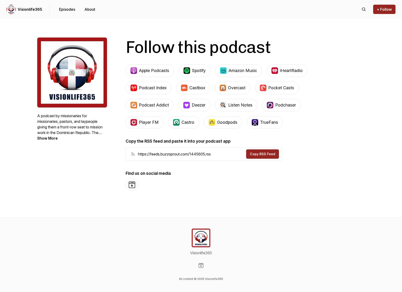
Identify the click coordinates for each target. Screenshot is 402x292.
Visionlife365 (30, 9)
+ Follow (384, 9)
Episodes (67, 9)
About (89, 9)
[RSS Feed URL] (133, 154)
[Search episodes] (364, 9)
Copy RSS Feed (262, 154)
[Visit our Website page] (201, 265)
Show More (47, 138)
